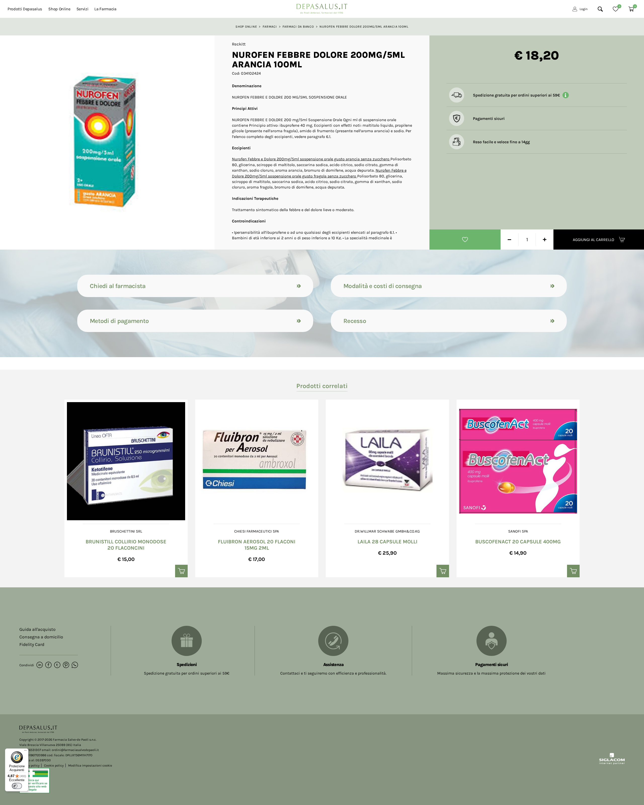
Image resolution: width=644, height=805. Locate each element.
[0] (615, 9)
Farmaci (270, 26)
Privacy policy (29, 765)
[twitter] (57, 665)
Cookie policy (54, 765)
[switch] (17, 786)
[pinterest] (66, 665)
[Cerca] (600, 9)
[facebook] (48, 665)
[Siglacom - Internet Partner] (612, 763)
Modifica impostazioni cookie (90, 765)
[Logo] (322, 7)
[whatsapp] (75, 665)
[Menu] (25, 751)
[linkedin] (39, 665)
